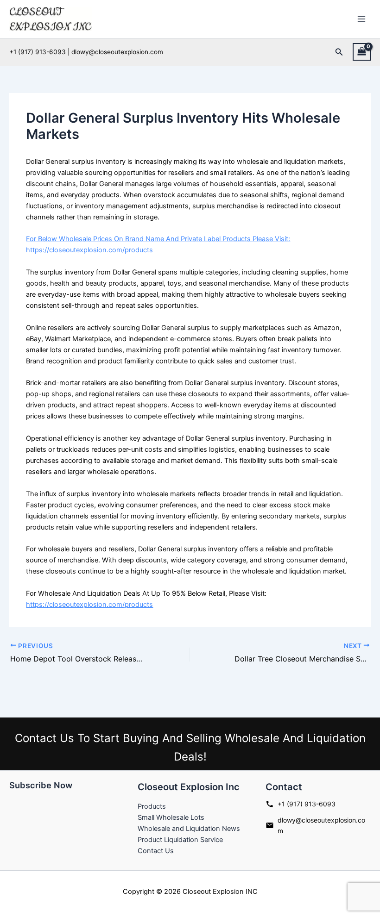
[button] (339, 52)
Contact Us (156, 851)
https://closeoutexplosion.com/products (89, 604)
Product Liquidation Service (180, 840)
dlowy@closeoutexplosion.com (321, 825)
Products (152, 806)
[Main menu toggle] (361, 19)
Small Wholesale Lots (171, 817)
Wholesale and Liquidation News (189, 828)
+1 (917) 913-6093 (307, 804)
